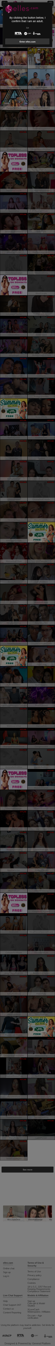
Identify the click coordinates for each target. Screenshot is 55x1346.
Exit (27, 27)
